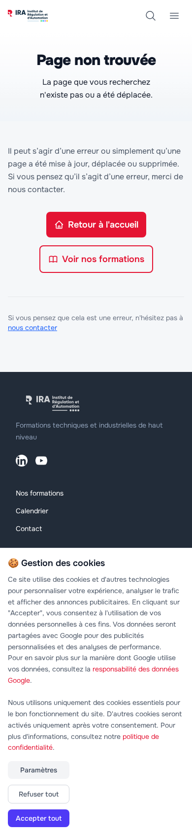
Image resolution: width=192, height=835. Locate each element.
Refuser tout (39, 794)
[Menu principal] (174, 16)
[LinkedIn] (22, 461)
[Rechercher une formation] (150, 16)
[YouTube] (41, 461)
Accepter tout (39, 818)
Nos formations (40, 493)
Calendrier (32, 510)
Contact (29, 528)
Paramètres (38, 770)
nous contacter (32, 327)
